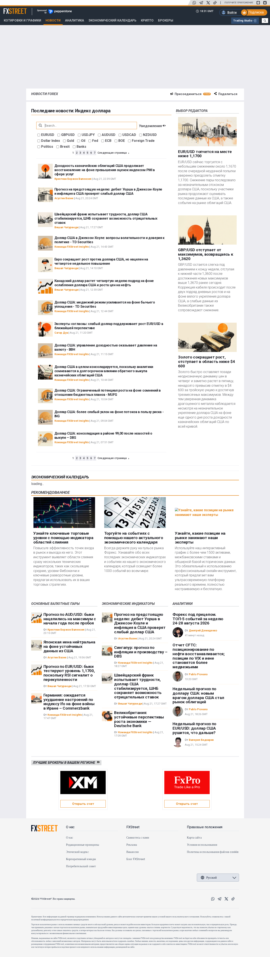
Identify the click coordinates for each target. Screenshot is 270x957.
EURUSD (47, 135)
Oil (83, 141)
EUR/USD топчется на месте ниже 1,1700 (205, 153)
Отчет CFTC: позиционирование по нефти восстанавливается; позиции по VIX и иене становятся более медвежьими (198, 656)
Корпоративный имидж (81, 859)
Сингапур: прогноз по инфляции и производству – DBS (140, 652)
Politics (47, 147)
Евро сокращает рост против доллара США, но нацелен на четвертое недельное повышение (101, 261)
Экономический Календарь (112, 20)
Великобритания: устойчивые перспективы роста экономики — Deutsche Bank (139, 719)
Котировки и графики (22, 20)
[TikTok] (215, 2)
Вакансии (132, 852)
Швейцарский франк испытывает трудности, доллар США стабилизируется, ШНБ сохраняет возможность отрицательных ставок (105, 218)
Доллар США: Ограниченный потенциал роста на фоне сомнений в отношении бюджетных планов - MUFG (107, 392)
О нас (70, 827)
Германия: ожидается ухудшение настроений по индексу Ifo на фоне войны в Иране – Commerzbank (68, 702)
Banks (81, 147)
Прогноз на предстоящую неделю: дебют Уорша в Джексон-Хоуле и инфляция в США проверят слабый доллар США (108, 191)
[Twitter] (208, 2)
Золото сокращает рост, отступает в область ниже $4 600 (206, 362)
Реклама (131, 844)
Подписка (256, 12)
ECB (108, 141)
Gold (70, 141)
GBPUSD (68, 135)
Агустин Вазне (63, 198)
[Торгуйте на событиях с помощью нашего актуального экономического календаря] (135, 512)
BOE (121, 141)
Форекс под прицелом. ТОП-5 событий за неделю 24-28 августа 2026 (198, 619)
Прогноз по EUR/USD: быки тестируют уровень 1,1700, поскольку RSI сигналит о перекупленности (69, 673)
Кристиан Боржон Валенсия (72, 178)
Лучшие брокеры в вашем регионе (65, 763)
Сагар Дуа (61, 332)
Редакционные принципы (82, 844)
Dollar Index (50, 141)
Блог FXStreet (135, 859)
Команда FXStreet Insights (71, 246)
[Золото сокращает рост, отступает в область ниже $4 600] (207, 337)
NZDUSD (150, 135)
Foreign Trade (143, 141)
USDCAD (129, 135)
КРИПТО (147, 20)
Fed (95, 141)
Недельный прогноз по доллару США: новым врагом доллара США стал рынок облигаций (198, 695)
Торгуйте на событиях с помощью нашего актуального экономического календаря (133, 538)
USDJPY (88, 135)
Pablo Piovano (198, 674)
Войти (232, 12)
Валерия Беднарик (201, 739)
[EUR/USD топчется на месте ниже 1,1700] (207, 131)
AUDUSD (108, 135)
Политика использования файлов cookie (213, 852)
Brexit (65, 147)
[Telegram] (201, 2)
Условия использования (202, 844)
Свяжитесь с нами (137, 837)
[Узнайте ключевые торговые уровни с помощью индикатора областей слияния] (64, 512)
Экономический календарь (60, 477)
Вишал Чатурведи (66, 227)
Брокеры (165, 20)
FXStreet (10, 9)
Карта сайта (194, 837)
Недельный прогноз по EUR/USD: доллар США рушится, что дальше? (194, 728)
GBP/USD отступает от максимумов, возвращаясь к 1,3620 (205, 254)
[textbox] (86, 125)
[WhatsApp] (194, 2)
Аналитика (74, 20)
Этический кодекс (77, 852)
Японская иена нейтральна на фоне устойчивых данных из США (69, 646)
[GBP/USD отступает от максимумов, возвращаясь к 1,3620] (207, 230)
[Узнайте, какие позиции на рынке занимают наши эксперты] (206, 512)
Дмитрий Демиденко (203, 630)
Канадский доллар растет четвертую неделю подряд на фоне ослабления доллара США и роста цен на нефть (104, 283)
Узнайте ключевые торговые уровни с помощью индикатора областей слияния (63, 538)
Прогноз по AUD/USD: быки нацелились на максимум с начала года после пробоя (69, 619)
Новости (53, 20)
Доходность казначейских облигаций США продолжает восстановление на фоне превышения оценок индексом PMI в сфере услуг (104, 170)
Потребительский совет (81, 866)
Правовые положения (204, 827)
